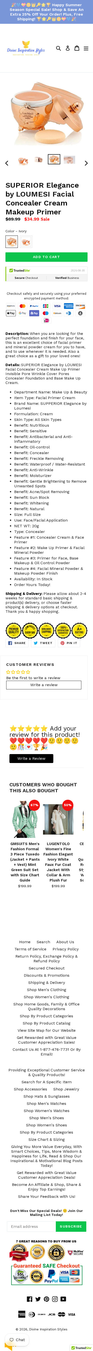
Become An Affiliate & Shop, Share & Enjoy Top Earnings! (46, 1187)
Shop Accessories (30, 1089)
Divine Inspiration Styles (48, 1329)
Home (25, 942)
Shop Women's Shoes (46, 1125)
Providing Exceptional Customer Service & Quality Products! (46, 1072)
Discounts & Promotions (46, 975)
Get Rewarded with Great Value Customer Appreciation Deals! (46, 1175)
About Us (65, 942)
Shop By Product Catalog (46, 1023)
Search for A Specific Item (47, 1082)
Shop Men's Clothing (46, 989)
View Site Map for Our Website (47, 1030)
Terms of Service (30, 949)
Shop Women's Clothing (46, 997)
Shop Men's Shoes (46, 1118)
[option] (23, 160)
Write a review (44, 684)
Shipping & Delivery (46, 982)
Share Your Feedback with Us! (46, 1196)
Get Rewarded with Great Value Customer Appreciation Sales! (46, 1040)
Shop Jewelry (66, 1089)
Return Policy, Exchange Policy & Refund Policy (46, 958)
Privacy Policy (66, 949)
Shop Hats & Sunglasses (47, 1096)
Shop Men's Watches (46, 1103)
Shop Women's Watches (46, 1110)
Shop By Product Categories (46, 1016)
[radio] (11, 241)
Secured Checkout (46, 968)
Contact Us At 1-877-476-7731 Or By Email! (47, 1052)
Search (43, 942)
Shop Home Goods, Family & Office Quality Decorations (46, 1006)
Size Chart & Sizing (47, 1139)
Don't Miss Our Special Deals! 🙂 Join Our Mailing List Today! (46, 1213)
